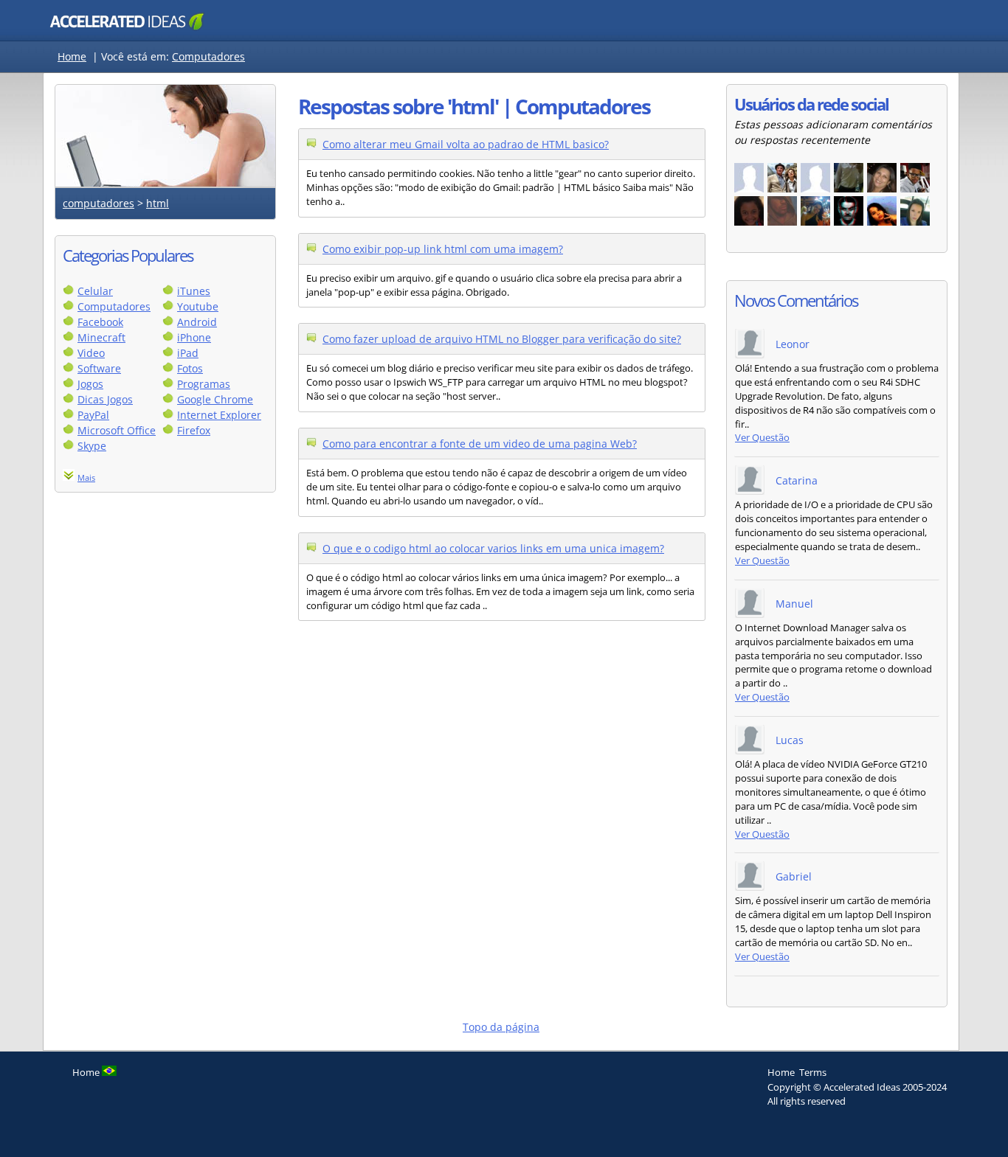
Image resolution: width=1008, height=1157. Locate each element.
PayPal (93, 415)
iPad (188, 353)
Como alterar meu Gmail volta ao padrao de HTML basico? (465, 144)
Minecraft (101, 337)
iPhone (194, 337)
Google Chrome (215, 399)
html (157, 203)
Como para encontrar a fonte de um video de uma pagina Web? (479, 444)
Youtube (197, 306)
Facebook (100, 322)
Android (197, 322)
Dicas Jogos (105, 399)
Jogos (90, 384)
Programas (203, 384)
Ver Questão (762, 437)
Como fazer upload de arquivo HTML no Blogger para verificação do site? (501, 339)
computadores (98, 203)
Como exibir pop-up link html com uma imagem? (442, 249)
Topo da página (501, 1027)
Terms (812, 1072)
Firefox (193, 430)
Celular (95, 291)
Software (99, 368)
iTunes (193, 291)
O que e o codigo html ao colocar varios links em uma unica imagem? (493, 548)
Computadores (208, 56)
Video (91, 353)
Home (72, 56)
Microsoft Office (116, 430)
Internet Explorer (219, 415)
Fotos (190, 368)
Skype (91, 446)
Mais (86, 477)
